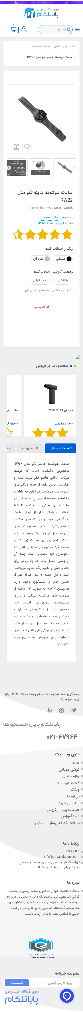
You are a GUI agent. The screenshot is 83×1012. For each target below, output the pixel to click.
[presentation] (74, 168)
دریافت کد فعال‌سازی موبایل (57, 823)
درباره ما (73, 796)
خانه (76, 763)
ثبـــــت (16, 982)
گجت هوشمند (68, 783)
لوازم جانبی (71, 776)
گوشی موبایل (69, 769)
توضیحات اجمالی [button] (60, 448)
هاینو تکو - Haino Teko (52, 223)
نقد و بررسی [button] (30, 448)
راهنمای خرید (69, 803)
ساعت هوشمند (49, 217)
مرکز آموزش (70, 816)
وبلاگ (75, 790)
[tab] (60, 448)
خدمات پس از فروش (63, 810)
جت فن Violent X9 (61, 410)
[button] (13, 29)
